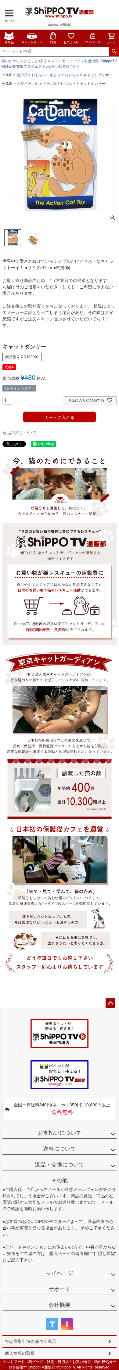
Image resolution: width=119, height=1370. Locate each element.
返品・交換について (59, 1165)
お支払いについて (59, 1133)
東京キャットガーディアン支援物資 (69, 61)
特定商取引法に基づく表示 (30, 1341)
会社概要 (59, 1305)
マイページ (92, 42)
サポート (59, 1289)
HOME (7, 75)
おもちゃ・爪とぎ (46, 75)
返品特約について (19, 432)
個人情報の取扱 (20, 1353)
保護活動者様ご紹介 (63, 66)
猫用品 (9, 42)
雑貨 (53, 42)
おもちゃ (72, 75)
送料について (59, 1149)
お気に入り (71, 42)
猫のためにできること (20, 61)
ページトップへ (110, 1003)
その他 (59, 1180)
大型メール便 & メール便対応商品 (44, 83)
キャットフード (32, 42)
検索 (114, 51)
